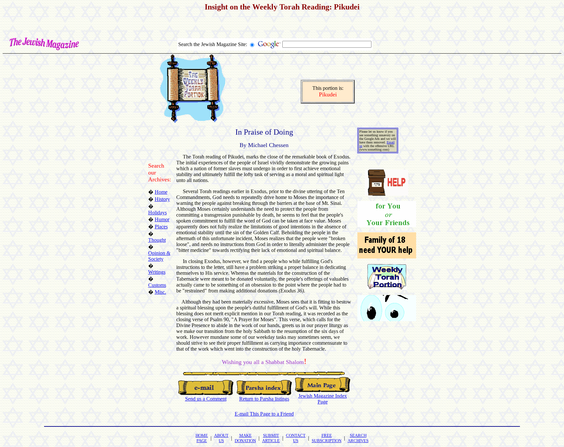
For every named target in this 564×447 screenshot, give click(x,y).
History (162, 199)
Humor (162, 219)
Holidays (157, 212)
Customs (157, 285)
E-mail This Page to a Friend (264, 414)
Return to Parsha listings (264, 399)
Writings (156, 272)
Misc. (160, 292)
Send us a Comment (206, 399)
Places (161, 226)
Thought (157, 240)
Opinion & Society (159, 256)
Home (161, 192)
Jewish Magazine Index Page (322, 399)
